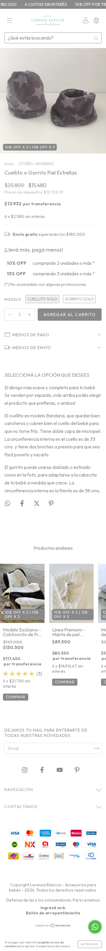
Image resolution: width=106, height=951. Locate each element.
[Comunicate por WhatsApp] (95, 926)
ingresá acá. (53, 907)
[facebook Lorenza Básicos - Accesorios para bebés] (42, 770)
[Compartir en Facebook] (22, 503)
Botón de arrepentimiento (53, 913)
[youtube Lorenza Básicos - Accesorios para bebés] (60, 770)
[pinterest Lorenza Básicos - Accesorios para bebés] (77, 770)
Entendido (89, 944)
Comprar (15, 697)
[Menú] (10, 21)
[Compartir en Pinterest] (51, 503)
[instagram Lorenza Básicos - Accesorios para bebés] (25, 770)
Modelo (12, 299)
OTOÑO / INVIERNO (36, 163)
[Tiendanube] (53, 925)
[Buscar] (96, 38)
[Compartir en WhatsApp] (7, 503)
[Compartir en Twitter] (37, 503)
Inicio (9, 163)
